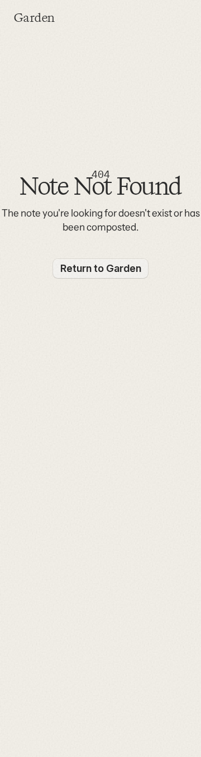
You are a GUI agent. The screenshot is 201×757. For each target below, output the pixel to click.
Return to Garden (100, 268)
